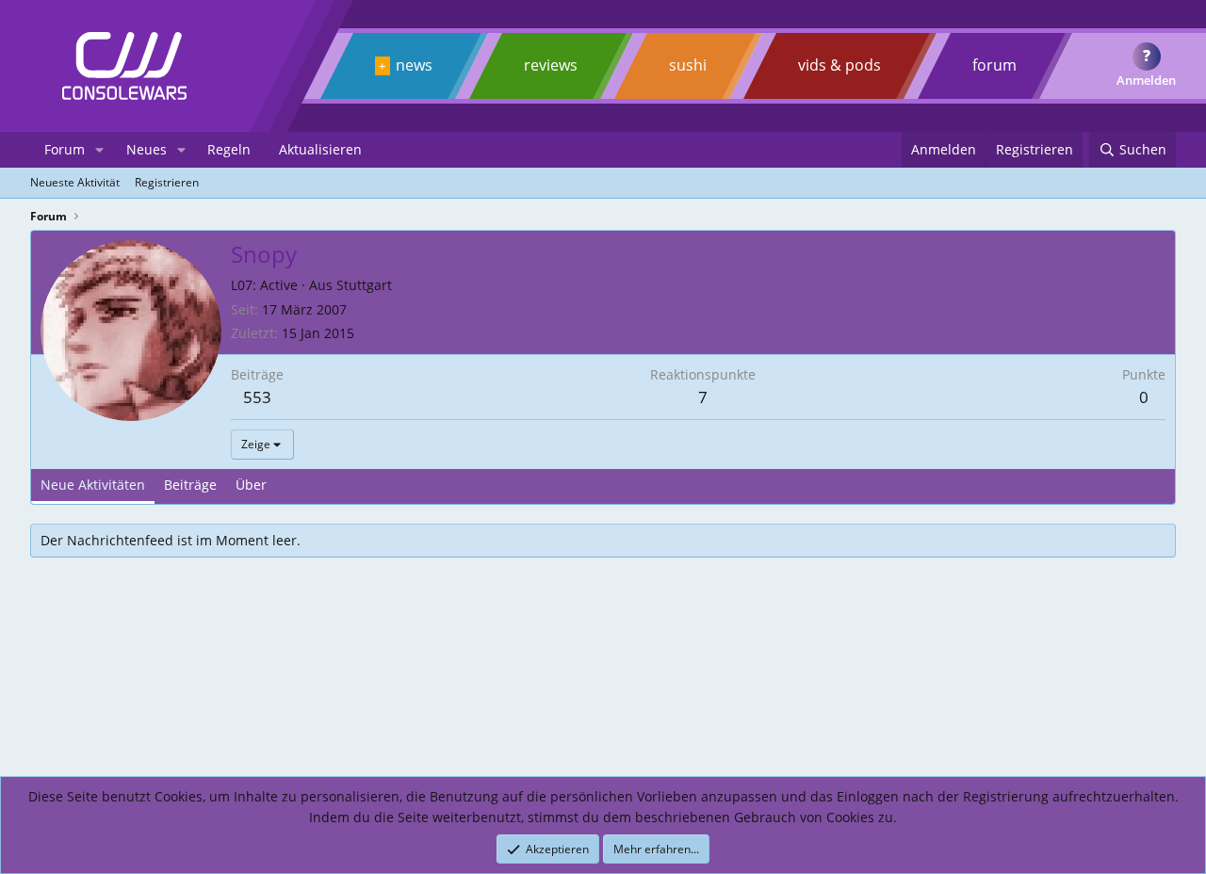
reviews (551, 65)
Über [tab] (251, 485)
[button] (99, 150)
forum (994, 65)
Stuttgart (364, 285)
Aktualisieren (320, 149)
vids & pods (839, 65)
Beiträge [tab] (190, 485)
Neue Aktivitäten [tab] (93, 485)
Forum (64, 149)
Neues (146, 149)
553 (257, 397)
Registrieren (167, 182)
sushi (688, 65)
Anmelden (1146, 80)
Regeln (229, 149)
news (414, 65)
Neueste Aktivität (75, 182)
